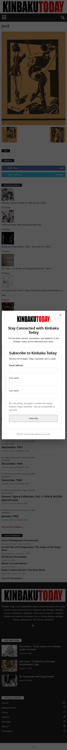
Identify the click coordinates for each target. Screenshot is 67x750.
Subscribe (33, 418)
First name (14, 378)
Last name (14, 391)
